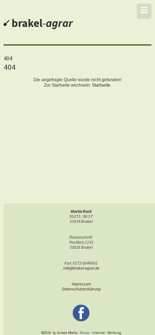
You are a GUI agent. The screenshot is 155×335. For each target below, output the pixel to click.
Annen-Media (67, 332)
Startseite (101, 85)
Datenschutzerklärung (81, 289)
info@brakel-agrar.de (81, 268)
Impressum (81, 283)
